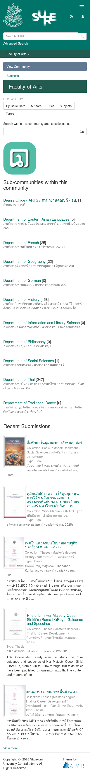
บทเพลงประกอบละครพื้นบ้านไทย (52, 691)
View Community (18, 66)
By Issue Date (15, 106)
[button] (71, 16)
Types (10, 113)
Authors (36, 106)
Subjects (66, 106)
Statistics (13, 75)
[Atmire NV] (75, 764)
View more (10, 748)
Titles (50, 106)
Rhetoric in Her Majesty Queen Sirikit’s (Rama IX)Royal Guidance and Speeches (55, 619)
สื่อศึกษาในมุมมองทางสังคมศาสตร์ (54, 442)
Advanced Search (15, 43)
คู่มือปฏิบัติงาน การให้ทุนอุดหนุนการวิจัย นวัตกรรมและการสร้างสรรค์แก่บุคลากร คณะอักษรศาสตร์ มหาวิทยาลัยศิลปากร (53, 499)
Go (82, 131)
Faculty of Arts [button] (17, 54)
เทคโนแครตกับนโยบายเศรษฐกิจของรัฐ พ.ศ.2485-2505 (51, 545)
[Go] (82, 36)
